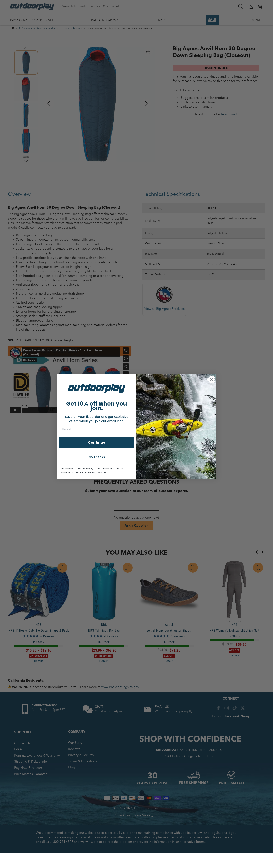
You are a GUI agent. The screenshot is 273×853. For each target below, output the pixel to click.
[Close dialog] (211, 379)
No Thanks (96, 457)
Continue (96, 442)
